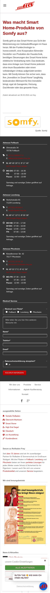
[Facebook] (22, 401)
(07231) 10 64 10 (15, 261)
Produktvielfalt (9, 471)
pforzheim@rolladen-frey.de (20, 264)
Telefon (7, 340)
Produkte (27, 385)
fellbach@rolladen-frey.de (19, 158)
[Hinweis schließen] (13, 572)
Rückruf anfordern (14, 373)
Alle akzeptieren (25, 568)
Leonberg (24, 312)
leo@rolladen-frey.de (17, 210)
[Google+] (28, 401)
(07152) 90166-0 (15, 207)
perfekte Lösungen (34, 462)
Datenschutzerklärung (25, 586)
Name (7, 331)
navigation (5, 5)
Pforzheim (37, 312)
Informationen (14, 389)
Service (38, 385)
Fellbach (12, 312)
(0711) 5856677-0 (15, 155)
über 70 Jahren (13, 453)
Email (7, 349)
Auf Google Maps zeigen (16, 166)
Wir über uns (14, 385)
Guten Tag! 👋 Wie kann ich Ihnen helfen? (28, 576)
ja (9, 364)
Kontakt (25, 394)
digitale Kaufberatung (33, 389)
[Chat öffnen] (43, 586)
